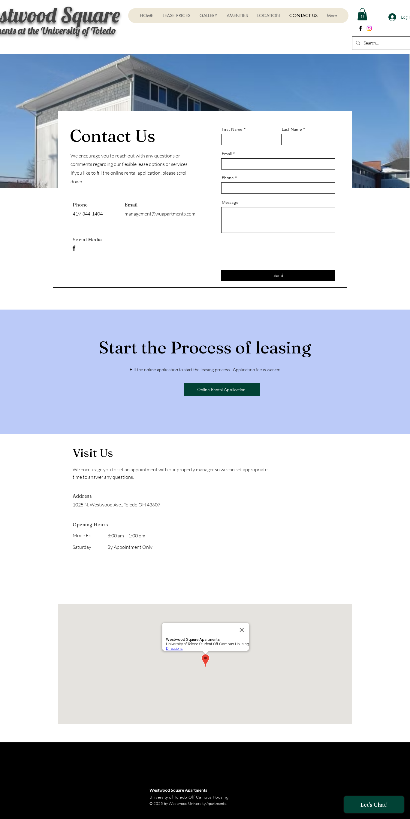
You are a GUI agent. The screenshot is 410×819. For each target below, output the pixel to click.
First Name (232, 129)
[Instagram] (369, 28)
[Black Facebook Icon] (360, 28)
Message (230, 202)
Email (227, 153)
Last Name (292, 129)
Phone (228, 178)
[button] (362, 14)
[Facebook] (74, 248)
